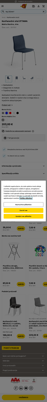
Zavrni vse (23, 210)
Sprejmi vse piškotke (23, 216)
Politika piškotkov (26, 198)
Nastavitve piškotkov (23, 204)
